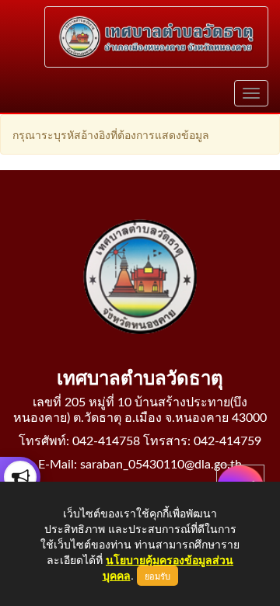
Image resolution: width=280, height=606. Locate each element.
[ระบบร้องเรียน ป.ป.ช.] (20, 477)
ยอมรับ (157, 575)
